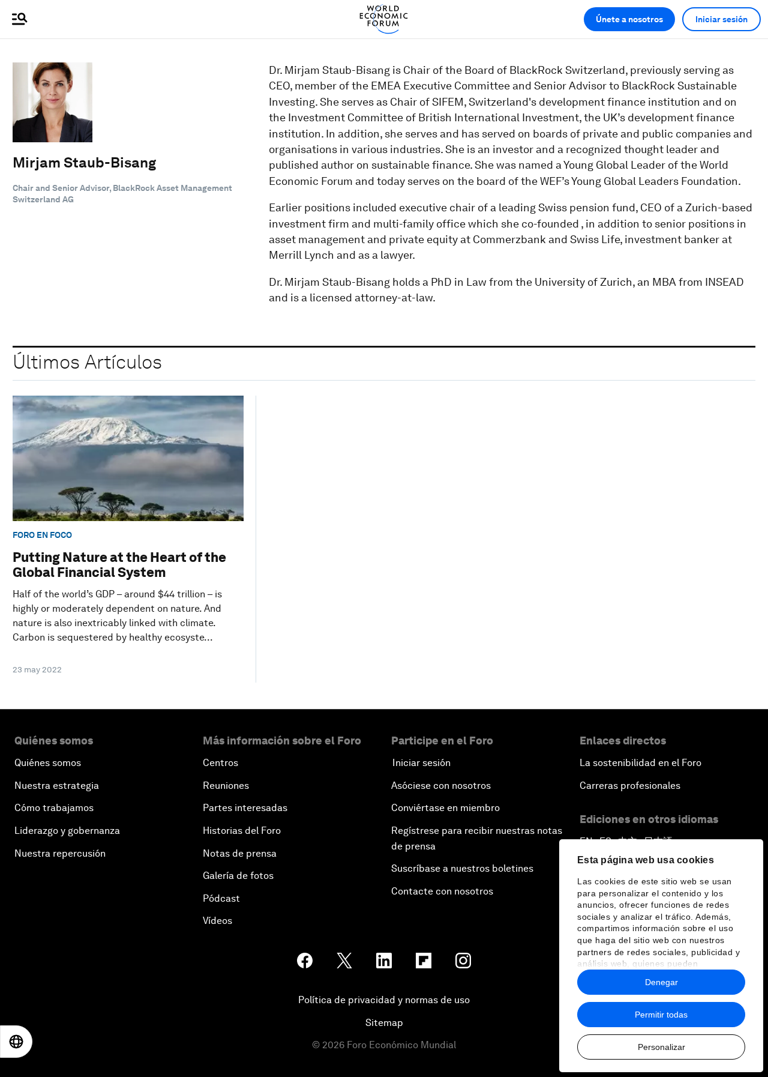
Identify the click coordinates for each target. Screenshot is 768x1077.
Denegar (661, 982)
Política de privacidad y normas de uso (384, 1000)
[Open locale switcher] (16, 1041)
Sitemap (384, 1022)
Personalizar (661, 1047)
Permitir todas (661, 1014)
